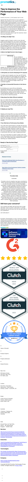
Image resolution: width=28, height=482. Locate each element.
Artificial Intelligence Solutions (12, 434)
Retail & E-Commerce (9, 446)
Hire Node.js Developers (12, 455)
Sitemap (8, 462)
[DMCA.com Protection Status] (5, 228)
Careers (4, 462)
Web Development (5, 431)
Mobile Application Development (12, 432)
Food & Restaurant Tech (16, 442)
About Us (3, 460)
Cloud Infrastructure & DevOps (16, 435)
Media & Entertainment (10, 443)
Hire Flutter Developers (15, 452)
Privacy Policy (18, 465)
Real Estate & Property (11, 445)
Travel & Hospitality (5, 442)
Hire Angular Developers (7, 451)
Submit (2, 152)
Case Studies (8, 460)
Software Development (15, 431)
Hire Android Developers (16, 454)
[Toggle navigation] (2, 5)
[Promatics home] (7, 3)
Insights (13, 460)
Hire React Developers (18, 451)
